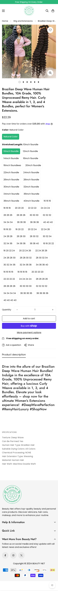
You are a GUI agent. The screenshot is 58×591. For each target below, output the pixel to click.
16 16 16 (47, 200)
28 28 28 (21, 215)
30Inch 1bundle (11, 186)
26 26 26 (8, 215)
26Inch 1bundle (11, 179)
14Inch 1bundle (11, 158)
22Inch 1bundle (11, 172)
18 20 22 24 (9, 250)
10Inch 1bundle (11, 151)
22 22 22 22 (9, 279)
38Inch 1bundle (11, 200)
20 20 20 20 (37, 271)
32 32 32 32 (41, 286)
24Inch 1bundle (31, 172)
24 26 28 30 (10, 257)
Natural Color (11, 136)
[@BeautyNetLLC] (21, 555)
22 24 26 (45, 229)
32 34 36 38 (26, 264)
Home (5, 20)
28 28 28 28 (9, 286)
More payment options (29, 332)
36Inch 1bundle (31, 193)
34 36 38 (21, 243)
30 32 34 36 (9, 264)
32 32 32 (47, 215)
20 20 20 (19, 208)
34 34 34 (8, 222)
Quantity (6, 309)
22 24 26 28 (41, 250)
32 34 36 (8, 243)
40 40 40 (48, 222)
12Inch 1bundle (30, 151)
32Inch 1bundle (31, 186)
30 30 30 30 (26, 286)
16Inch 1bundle (30, 158)
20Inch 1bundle (33, 165)
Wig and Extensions (23, 20)
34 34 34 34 (10, 293)
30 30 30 (34, 215)
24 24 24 (45, 208)
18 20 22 (20, 229)
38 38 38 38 (42, 293)
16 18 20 (7, 229)
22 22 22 (32, 208)
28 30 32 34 (42, 257)
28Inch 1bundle (31, 179)
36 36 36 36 (26, 293)
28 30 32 (34, 236)
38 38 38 (34, 222)
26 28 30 (21, 236)
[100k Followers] (13, 555)
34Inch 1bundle (11, 193)
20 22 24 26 (25, 250)
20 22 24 (32, 229)
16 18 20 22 (48, 243)
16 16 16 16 (8, 271)
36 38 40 (34, 243)
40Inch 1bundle (31, 200)
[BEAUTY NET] (29, 10)
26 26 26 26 (42, 279)
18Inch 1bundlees (12, 165)
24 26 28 (8, 236)
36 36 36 (21, 222)
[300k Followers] (5, 555)
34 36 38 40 (42, 264)
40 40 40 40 (10, 300)
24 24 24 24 (25, 279)
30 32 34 (47, 236)
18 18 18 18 (22, 271)
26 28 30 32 (26, 257)
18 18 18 (7, 208)
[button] (53, 11)
